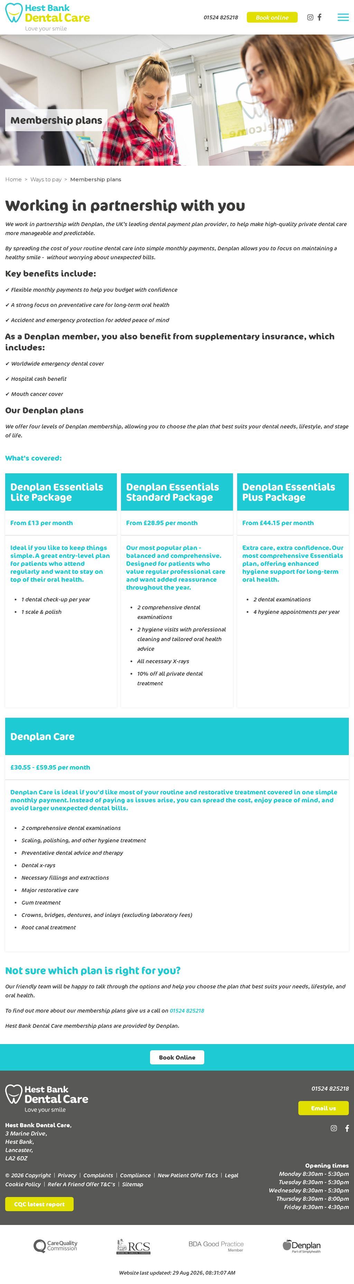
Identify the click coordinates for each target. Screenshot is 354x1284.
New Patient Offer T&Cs (188, 1175)
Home (13, 179)
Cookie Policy (23, 1184)
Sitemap (132, 1184)
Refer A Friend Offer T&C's (81, 1184)
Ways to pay (46, 179)
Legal (231, 1175)
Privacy (67, 1175)
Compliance (135, 1175)
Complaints (98, 1175)
